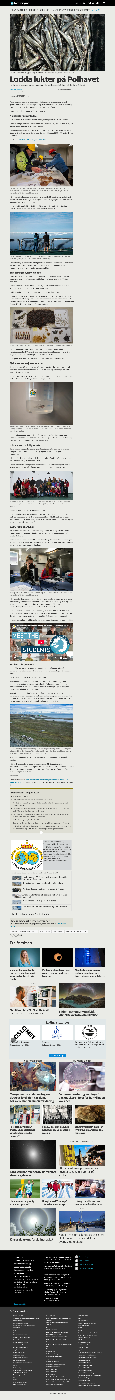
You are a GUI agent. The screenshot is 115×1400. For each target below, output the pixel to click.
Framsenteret (17, 1339)
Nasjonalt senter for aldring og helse (56, 1336)
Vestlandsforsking (83, 1378)
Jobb (97, 3)
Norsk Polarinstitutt (51, 1369)
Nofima (48, 1349)
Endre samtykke (20, 1304)
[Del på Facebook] (11, 935)
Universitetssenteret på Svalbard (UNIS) (89, 1375)
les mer (95, 10)
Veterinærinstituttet (84, 1380)
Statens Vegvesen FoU (84, 1342)
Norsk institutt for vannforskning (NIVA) (57, 1382)
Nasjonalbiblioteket (51, 1329)
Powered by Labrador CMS (57, 1393)
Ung (84, 3)
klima (48, 931)
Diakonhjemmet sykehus (20, 1323)
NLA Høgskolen (50, 1315)
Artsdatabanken (17, 1320)
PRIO (79, 1318)
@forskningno (84, 1257)
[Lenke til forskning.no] (41, 2)
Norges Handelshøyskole (53, 1359)
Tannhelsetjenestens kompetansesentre (90, 1352)
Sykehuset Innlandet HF (85, 1350)
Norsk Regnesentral (51, 1371)
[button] (13, 1040)
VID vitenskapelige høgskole (86, 1383)
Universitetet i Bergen (84, 1362)
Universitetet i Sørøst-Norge (86, 1373)
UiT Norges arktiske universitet (87, 1357)
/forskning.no (84, 1261)
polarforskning (80, 931)
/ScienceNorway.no (86, 1268)
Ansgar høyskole (18, 1315)
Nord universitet (50, 1351)
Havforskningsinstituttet (20, 1347)
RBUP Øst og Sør (83, 1320)
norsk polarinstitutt (29, 931)
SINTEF (80, 1330)
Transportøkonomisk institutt (87, 1355)
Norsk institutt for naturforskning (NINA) (58, 1379)
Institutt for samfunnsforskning (22, 1362)
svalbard (14, 931)
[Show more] (41, 832)
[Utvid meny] (104, 3)
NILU (14, 1387)
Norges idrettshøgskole (53, 1366)
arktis (60, 931)
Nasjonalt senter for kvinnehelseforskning (58, 1341)
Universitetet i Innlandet (85, 1365)
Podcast (91, 3)
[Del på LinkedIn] (17, 935)
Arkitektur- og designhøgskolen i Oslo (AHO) (26, 1318)
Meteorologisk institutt (20, 1375)
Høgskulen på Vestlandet (20, 1357)
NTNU (47, 1327)
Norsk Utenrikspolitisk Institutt (55, 1377)
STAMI (80, 1339)
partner (68, 931)
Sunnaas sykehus (83, 1347)
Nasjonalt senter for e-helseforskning (57, 1339)
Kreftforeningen (18, 1367)
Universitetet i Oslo (83, 1367)
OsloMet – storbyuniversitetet (54, 1384)
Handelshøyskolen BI (19, 1345)
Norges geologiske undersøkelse (55, 1364)
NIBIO (15, 1380)
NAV (14, 1377)
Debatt (78, 3)
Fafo (14, 1330)
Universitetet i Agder (84, 1360)
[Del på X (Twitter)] (14, 935)
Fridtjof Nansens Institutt (20, 1342)
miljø (42, 931)
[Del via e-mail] (20, 935)
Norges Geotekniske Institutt (54, 1356)
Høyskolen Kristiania (19, 1360)
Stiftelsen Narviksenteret (85, 1345)
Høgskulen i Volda (18, 1355)
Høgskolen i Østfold (19, 1352)
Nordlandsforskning (52, 1354)
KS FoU (15, 1365)
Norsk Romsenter (51, 1374)
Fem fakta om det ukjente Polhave (32, 140)
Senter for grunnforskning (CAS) (87, 1332)
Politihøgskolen (83, 1315)
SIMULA (80, 1327)
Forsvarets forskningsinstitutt (22, 1337)
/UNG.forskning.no (86, 1265)
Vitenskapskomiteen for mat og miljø (89, 1385)
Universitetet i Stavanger (85, 1370)
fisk (54, 931)
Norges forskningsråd (52, 1361)
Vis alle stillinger (57, 1056)
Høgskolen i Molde (18, 1350)
